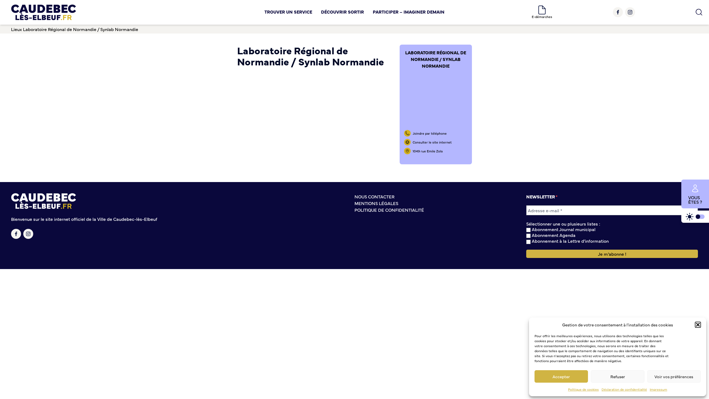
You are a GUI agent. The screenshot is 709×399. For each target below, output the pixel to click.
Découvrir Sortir (342, 12)
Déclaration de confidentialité (624, 389)
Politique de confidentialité (389, 210)
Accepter (561, 376)
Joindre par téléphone (430, 133)
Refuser (617, 376)
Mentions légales (376, 203)
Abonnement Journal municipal (563, 229)
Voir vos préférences (673, 376)
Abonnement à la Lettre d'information (570, 241)
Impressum (658, 389)
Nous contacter (374, 196)
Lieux (16, 29)
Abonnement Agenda (553, 235)
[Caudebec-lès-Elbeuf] (43, 12)
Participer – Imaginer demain (409, 12)
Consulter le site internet (432, 142)
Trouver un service (288, 12)
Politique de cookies (583, 389)
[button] (698, 325)
